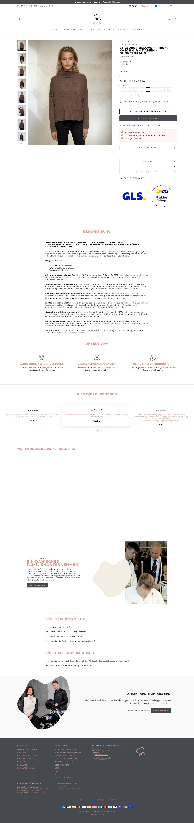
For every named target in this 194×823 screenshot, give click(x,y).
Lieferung (148, 161)
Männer (68, 30)
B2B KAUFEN (22, 765)
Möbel (82, 30)
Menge (123, 71)
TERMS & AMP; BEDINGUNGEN (67, 759)
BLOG (57, 774)
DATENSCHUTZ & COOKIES (66, 756)
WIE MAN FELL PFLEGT (64, 762)
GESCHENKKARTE (62, 765)
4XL (123, 95)
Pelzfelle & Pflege (102, 30)
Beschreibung (148, 147)
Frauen (54, 30)
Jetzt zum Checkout (148, 118)
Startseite (123, 42)
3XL (168, 89)
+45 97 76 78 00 (101, 754)
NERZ (57, 768)
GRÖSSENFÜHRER (25, 759)
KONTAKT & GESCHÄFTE (27, 6)
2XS (123, 89)
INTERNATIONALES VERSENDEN (68, 752)
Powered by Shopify (97, 814)
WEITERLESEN (37, 585)
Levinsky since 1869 (131, 45)
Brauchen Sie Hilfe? (148, 171)
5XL (131, 95)
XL (154, 89)
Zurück (148, 166)
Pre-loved (138, 30)
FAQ (51, 6)
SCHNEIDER (22, 762)
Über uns (43, 6)
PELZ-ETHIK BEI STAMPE (27, 756)
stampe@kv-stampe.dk (101, 758)
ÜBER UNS (21, 752)
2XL (161, 89)
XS (130, 89)
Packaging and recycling (65, 777)
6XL (139, 95)
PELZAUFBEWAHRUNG (27, 768)
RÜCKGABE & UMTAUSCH (65, 749)
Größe (123, 85)
